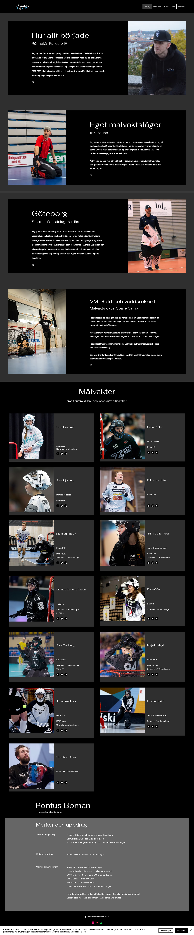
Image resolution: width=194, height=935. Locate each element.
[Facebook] (57, 453)
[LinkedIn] (65, 453)
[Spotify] (101, 923)
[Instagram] (33, 81)
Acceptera (181, 930)
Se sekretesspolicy (78, 931)
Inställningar (166, 930)
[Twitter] (61, 453)
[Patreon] (97, 923)
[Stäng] (190, 930)
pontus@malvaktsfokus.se (97, 916)
